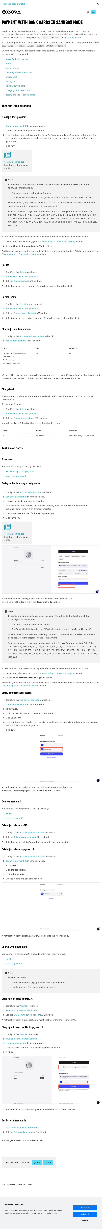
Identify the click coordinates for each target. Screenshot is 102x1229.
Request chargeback (24, 418)
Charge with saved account (27, 1015)
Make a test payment (16, 341)
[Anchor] (85, 21)
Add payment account (30, 492)
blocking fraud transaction (19, 73)
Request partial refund (25, 313)
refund (9, 64)
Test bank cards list (14, 162)
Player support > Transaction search (20, 254)
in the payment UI (14, 818)
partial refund (12, 68)
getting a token (74, 38)
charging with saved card (18, 90)
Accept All (85, 1208)
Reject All (85, 1214)
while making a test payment (20, 472)
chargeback (11, 77)
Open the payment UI (16, 126)
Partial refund (26, 304)
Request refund (21, 281)
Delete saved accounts (25, 837)
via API (9, 814)
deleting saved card (15, 86)
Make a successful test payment (22, 277)
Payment (24, 1006)
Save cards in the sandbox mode (22, 1128)
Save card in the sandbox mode (21, 1010)
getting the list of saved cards (20, 95)
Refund (23, 272)
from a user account (16, 476)
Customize (85, 1220)
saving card (11, 81)
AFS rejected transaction (32, 336)
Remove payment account (33, 833)
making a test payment (17, 59)
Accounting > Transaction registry (58, 242)
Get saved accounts (24, 1132)
